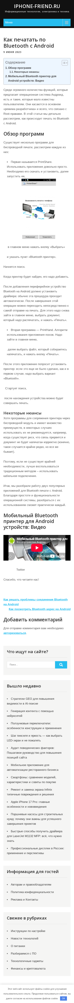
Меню (9, 22)
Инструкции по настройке (28, 931)
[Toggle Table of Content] (63, 63)
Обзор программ (19, 67)
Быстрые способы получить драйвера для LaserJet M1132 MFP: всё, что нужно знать (34, 836)
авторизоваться (14, 633)
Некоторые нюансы (26, 72)
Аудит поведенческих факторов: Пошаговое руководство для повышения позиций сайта (34, 752)
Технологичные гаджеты (27, 961)
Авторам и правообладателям (31, 884)
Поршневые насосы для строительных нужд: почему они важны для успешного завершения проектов (35, 819)
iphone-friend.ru (37, 6)
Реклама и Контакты (24, 899)
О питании (18, 946)
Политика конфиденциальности (32, 892)
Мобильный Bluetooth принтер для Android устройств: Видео (32, 78)
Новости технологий (24, 938)
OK (63, 998)
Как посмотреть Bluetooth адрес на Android (40, 609)
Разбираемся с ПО (23, 953)
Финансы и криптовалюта (28, 968)
